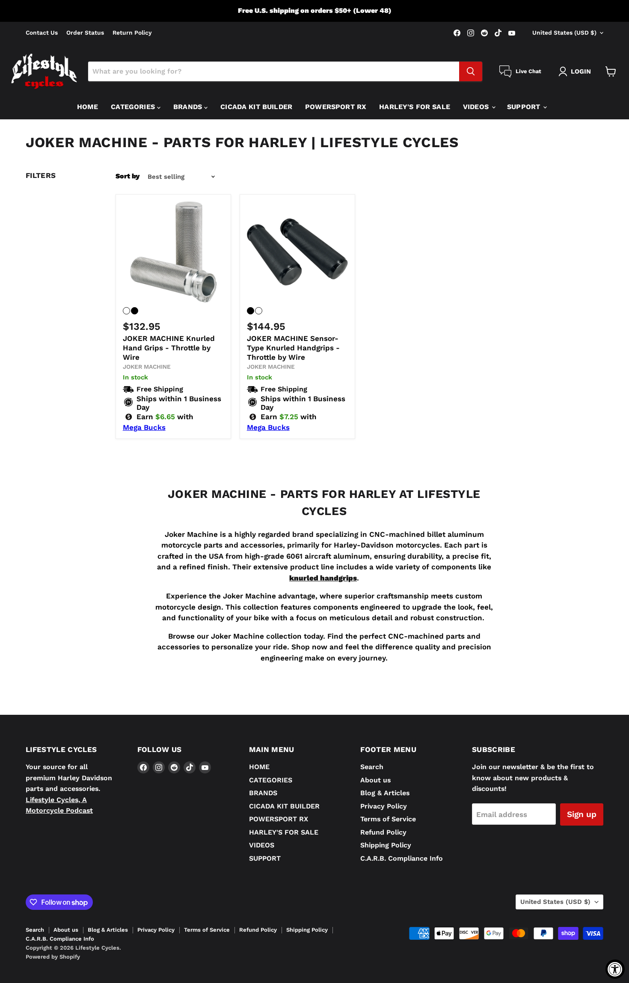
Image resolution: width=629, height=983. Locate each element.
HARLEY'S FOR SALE (414, 107)
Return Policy (132, 33)
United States (564, 32)
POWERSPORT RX (335, 107)
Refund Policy (383, 832)
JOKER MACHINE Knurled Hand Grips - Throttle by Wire (169, 348)
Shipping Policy (385, 845)
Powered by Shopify (53, 956)
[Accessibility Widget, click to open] (615, 969)
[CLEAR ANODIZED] (258, 310)
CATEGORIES (134, 107)
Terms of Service (388, 819)
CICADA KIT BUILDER (256, 107)
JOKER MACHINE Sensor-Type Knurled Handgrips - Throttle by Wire (293, 348)
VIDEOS (477, 107)
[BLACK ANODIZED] (250, 310)
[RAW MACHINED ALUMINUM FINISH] (126, 310)
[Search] (470, 71)
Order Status (85, 33)
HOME (87, 107)
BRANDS (188, 107)
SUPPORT (524, 107)
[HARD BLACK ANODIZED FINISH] (134, 310)
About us (375, 780)
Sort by (127, 176)
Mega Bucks (144, 427)
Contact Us (42, 33)
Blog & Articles (384, 793)
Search (371, 767)
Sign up (581, 814)
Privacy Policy (383, 806)
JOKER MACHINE (147, 366)
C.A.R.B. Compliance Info (401, 858)
